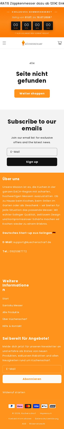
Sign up (32, 162)
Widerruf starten (14, 392)
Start (6, 298)
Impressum (46, 413)
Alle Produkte (11, 312)
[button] (4, 43)
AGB (24, 423)
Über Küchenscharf (15, 319)
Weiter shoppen (32, 93)
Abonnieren (32, 379)
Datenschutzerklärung (47, 418)
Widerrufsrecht (37, 423)
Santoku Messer (13, 305)
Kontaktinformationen (20, 418)
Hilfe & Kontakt (12, 326)
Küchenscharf (28, 413)
